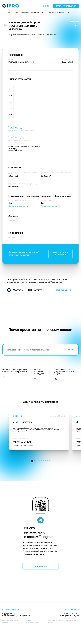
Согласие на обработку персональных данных (62, 621)
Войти (46, 6)
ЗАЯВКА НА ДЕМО (63, 290)
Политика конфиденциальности (33, 621)
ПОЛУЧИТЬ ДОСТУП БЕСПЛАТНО (60, 254)
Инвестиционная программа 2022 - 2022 (33, 12)
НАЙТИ (70, 350)
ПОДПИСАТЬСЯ (40, 566)
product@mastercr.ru (11, 609)
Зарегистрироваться (66, 6)
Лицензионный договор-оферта (11, 621)
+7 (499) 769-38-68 (70, 609)
